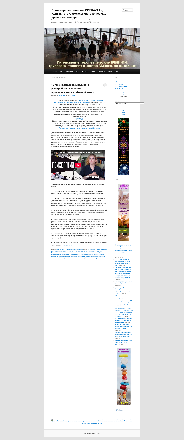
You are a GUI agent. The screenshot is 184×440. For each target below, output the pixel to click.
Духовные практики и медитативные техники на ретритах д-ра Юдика (123, 320)
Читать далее (66, 245)
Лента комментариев (121, 86)
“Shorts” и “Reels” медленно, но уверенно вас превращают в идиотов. (123, 326)
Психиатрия (68, 249)
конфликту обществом (91, 253)
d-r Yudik (73, 95)
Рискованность (100, 256)
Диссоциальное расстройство (66, 253)
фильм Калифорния (70, 258)
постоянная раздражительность (87, 254)
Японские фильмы (77, 249)
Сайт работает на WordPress (92, 433)
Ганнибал (54, 253)
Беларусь (85, 71)
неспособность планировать (70, 254)
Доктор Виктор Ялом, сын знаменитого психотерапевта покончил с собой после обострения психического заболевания (124, 312)
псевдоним (100, 254)
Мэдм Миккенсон (56, 254)
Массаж (93, 71)
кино (57, 249)
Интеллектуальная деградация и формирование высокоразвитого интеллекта (123, 334)
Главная (54, 71)
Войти (116, 82)
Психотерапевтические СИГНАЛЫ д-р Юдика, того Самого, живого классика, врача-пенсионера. (78, 13)
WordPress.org (119, 88)
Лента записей (119, 84)
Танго (61, 71)
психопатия (54, 256)
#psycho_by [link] (79, 119)
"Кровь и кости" (92, 249)
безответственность (89, 251)
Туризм (110, 71)
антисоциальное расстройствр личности (71, 251)
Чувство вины (80, 258)
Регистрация (118, 80)
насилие (62, 249)
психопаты (62, 256)
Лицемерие (102, 253)
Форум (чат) (69, 71)
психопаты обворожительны (73, 256)
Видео (116, 71)
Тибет (123, 110)
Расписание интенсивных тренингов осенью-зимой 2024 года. (79, 128)
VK (123, 94)
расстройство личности (89, 256)
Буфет (124, 114)
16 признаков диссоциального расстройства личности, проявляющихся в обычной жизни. (73, 88)
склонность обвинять (57, 258)
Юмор (123, 112)
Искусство (102, 71)
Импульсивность (80, 253)
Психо (77, 71)
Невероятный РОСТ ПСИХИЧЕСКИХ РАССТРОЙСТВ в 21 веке (123, 342)
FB (123, 92)
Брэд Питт (99, 251)
